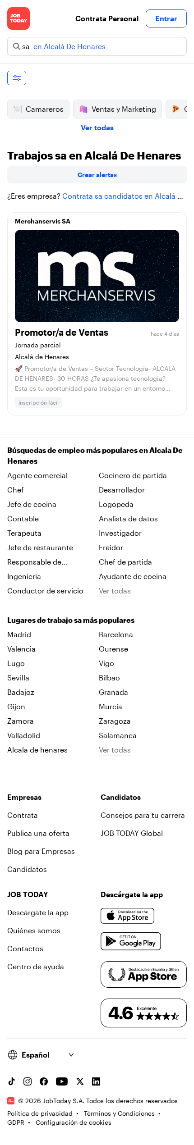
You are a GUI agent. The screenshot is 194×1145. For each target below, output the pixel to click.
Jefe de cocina (31, 504)
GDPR (15, 1122)
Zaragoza (115, 720)
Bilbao (109, 677)
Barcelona (116, 634)
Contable (23, 518)
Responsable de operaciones (34, 562)
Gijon (16, 706)
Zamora (20, 720)
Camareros (45, 109)
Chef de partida (125, 561)
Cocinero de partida (133, 475)
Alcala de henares (37, 749)
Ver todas (97, 127)
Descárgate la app (38, 912)
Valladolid (23, 735)
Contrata (22, 815)
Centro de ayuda (35, 966)
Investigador (120, 533)
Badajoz (20, 692)
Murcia (110, 706)
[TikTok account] (11, 1081)
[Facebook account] (44, 1081)
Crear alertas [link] (97, 174)
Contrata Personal (107, 18)
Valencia (21, 648)
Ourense (113, 648)
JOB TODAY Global (132, 833)
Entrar (166, 18)
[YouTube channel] (62, 1081)
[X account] (80, 1081)
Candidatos (27, 869)
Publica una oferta (38, 833)
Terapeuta (24, 533)
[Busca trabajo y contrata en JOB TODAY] (18, 18)
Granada (113, 692)
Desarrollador (122, 489)
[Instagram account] (27, 1081)
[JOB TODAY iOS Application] (128, 916)
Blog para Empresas (41, 851)
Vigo (106, 663)
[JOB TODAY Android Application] (131, 941)
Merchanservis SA (42, 221)
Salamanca (118, 735)
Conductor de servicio (45, 590)
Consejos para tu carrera (143, 815)
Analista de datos (128, 518)
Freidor (111, 547)
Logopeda (116, 504)
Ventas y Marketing (124, 109)
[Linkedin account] (96, 1081)
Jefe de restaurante (40, 547)
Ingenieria (24, 576)
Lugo (16, 663)
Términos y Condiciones (119, 1113)
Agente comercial (37, 475)
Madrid (19, 634)
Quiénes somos (33, 930)
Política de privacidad (40, 1113)
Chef (15, 489)
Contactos (25, 948)
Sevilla (18, 677)
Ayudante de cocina (132, 576)
